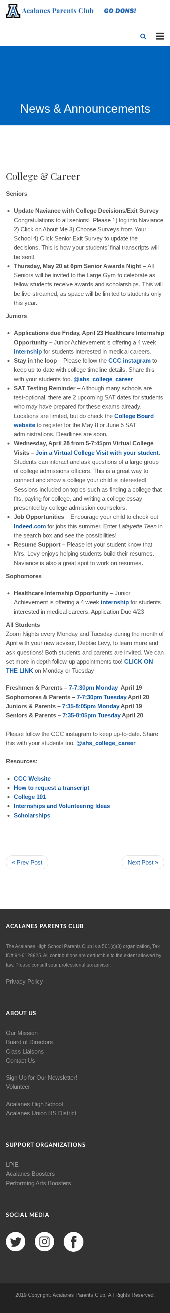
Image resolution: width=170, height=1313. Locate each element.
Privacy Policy (24, 981)
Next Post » (143, 862)
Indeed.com (30, 526)
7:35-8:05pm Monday (90, 706)
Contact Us (20, 1060)
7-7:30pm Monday (93, 687)
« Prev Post (27, 862)
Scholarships (32, 815)
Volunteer (18, 1086)
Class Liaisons (25, 1051)
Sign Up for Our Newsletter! (41, 1077)
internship (28, 351)
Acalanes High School (34, 1104)
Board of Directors (29, 1042)
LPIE (12, 1164)
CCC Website (32, 778)
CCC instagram (129, 360)
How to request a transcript (51, 787)
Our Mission (22, 1032)
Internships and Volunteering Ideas (62, 805)
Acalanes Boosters (30, 1173)
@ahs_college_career (103, 379)
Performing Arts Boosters (38, 1183)
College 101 (30, 796)
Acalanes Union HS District (41, 1113)
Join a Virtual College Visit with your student (97, 452)
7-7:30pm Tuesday (102, 697)
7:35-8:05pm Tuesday (91, 715)
